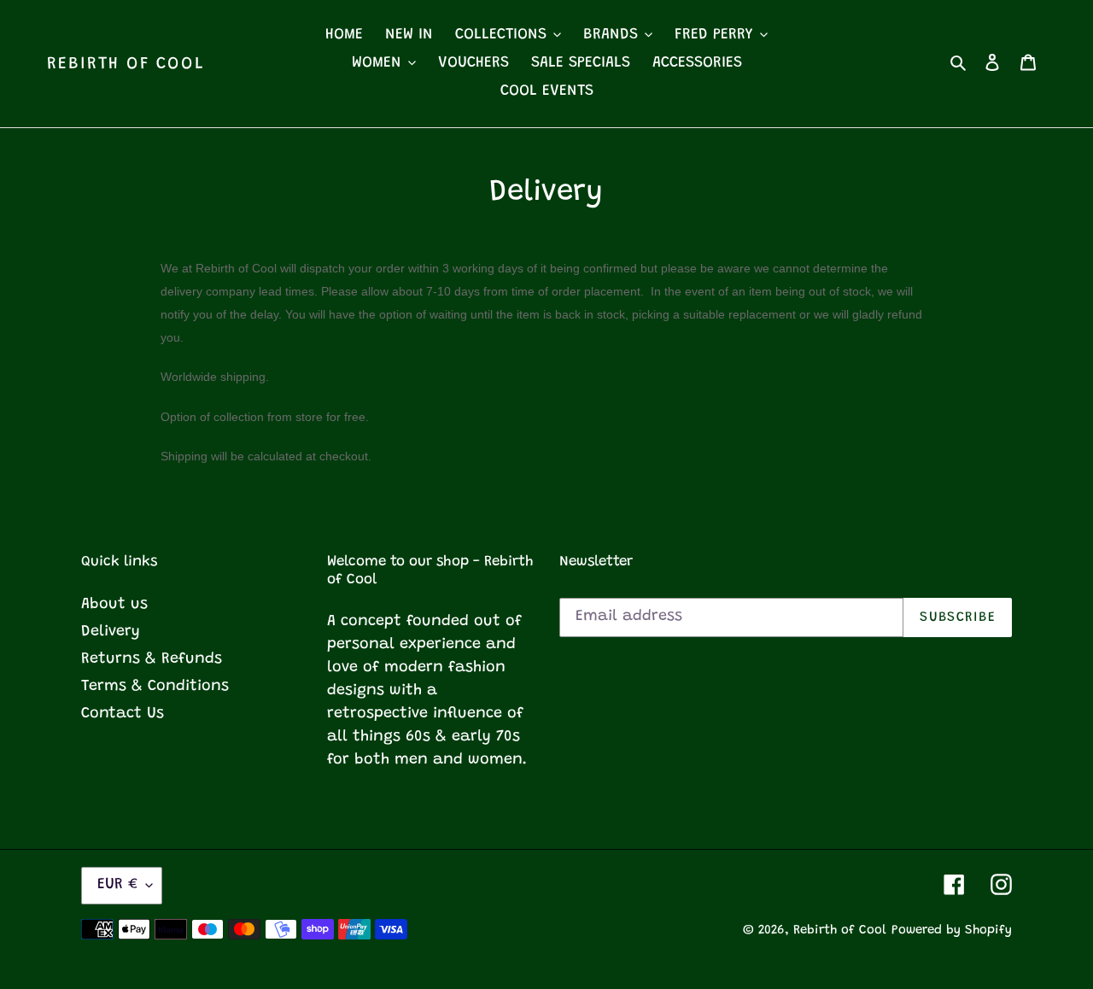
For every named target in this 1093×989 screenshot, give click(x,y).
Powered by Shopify (951, 930)
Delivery (110, 632)
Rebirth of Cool (126, 64)
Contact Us (122, 714)
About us (114, 604)
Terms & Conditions (155, 686)
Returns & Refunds (151, 659)
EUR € (117, 884)
